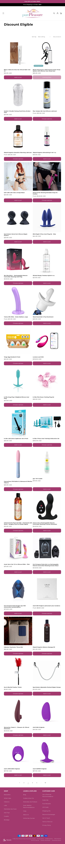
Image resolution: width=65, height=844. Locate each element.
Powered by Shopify (31, 838)
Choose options (47, 119)
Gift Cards (45, 807)
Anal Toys (7, 812)
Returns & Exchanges (48, 814)
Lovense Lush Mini (38, 357)
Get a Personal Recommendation (47, 795)
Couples (6, 816)
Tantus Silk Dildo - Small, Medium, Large (16, 316)
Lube (5, 805)
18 (45, 782)
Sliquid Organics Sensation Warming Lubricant (18, 152)
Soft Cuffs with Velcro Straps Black (14, 192)
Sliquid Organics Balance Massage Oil (44, 647)
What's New (7, 798)
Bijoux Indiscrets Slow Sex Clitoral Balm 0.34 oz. (17, 70)
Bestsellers (7, 794)
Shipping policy (49, 838)
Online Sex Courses (29, 818)
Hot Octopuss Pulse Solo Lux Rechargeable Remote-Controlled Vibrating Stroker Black (46, 565)
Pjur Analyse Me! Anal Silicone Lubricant (45, 111)
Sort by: (34, 36)
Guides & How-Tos (28, 798)
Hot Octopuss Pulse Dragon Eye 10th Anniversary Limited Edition (15, 606)
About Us (26, 814)
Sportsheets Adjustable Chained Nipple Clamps (47, 687)
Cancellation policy (56, 840)
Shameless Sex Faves (10, 809)
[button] (3, 13)
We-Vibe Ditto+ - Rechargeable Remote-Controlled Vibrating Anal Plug (16, 276)
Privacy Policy (46, 825)
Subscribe (45, 800)
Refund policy (57, 838)
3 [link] (28, 782)
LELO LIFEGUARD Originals (12, 768)
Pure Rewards (46, 803)
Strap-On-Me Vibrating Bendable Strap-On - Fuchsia (45, 193)
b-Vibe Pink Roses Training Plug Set (43, 397)
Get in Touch (46, 818)
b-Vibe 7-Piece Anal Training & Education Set (46, 438)
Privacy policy (40, 838)
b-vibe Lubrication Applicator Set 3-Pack (16, 438)
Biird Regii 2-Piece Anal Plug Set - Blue (44, 234)
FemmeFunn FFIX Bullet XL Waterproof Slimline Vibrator (18, 482)
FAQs (24, 811)
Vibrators (6, 802)
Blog (24, 794)
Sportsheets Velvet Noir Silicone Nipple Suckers (15, 234)
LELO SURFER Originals (40, 768)
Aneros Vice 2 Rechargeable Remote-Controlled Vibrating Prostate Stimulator (45, 523)
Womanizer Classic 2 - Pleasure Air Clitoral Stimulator (16, 728)
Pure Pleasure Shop (21, 838)
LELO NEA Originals (38, 727)
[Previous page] (15, 783)
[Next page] (49, 783)
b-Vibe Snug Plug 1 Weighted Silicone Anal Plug (16, 397)
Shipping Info (46, 811)
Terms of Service (47, 821)
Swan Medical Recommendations (29, 806)
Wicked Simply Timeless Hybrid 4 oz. (44, 275)
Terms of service (35, 840)
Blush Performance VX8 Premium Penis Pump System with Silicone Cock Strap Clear (46, 70)
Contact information (45, 840)
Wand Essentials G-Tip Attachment (43, 316)
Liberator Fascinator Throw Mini (13, 647)
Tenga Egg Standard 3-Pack (12, 357)
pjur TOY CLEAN (37, 478)
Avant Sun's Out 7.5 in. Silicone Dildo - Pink (17, 564)
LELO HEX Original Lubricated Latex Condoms (46, 605)
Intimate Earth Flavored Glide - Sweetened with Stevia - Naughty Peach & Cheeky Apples (18, 523)
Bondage (6, 820)
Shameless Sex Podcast (30, 802)
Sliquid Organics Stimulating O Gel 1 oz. (44, 152)
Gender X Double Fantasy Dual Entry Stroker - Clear (17, 111)
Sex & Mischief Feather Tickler (13, 687)
